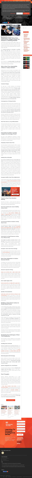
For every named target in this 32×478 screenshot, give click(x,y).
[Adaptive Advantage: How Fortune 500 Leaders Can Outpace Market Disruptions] (10, 407)
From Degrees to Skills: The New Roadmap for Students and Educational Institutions (26, 35)
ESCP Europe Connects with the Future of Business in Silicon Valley (27, 47)
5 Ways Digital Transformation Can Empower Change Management (27, 50)
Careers (6, 476)
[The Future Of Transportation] (26, 67)
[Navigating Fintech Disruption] (26, 58)
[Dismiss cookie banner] (29, 3)
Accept (20, 13)
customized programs (4, 387)
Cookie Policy (14, 476)
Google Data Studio (8, 214)
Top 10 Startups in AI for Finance (27, 45)
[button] (3, 22)
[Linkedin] (6, 471)
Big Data (3, 20)
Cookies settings (12, 13)
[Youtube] (7, 471)
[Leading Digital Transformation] (26, 63)
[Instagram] (4, 471)
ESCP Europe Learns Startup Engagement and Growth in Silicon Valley (27, 39)
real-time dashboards (6, 252)
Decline (26, 13)
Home (4, 476)
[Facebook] (3, 471)
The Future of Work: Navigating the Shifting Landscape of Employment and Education (4, 411)
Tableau (2, 214)
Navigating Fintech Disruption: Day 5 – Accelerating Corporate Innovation (26, 42)
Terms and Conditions (19, 476)
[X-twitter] (2, 471)
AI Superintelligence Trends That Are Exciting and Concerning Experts (11, 463)
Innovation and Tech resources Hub (27, 476)
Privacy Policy (9, 476)
